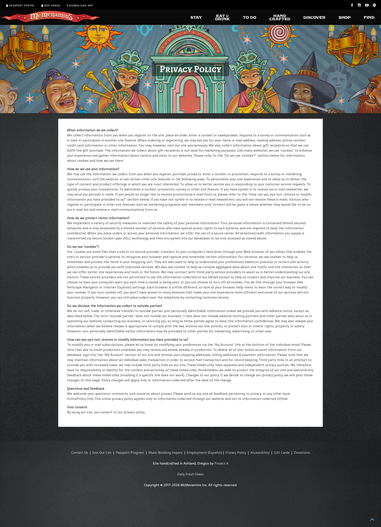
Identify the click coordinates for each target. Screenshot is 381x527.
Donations (302, 452)
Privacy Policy (236, 452)
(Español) (215, 452)
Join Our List (101, 452)
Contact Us (79, 452)
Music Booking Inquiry (165, 452)
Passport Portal (21, 5)
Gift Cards (281, 452)
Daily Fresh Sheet (190, 474)
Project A (221, 463)
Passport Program (130, 452)
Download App (80, 5)
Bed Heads (51, 5)
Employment (197, 452)
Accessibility (259, 452)
